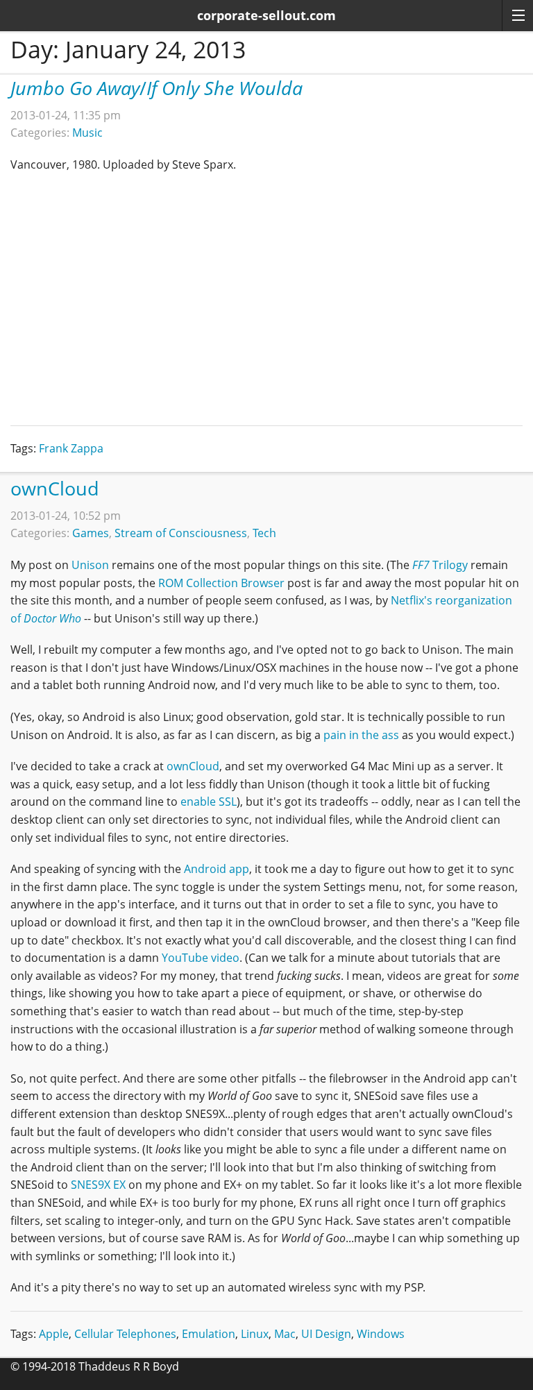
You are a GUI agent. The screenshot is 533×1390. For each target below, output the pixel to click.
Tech (264, 533)
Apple (54, 1333)
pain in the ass (361, 735)
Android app (216, 868)
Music (87, 132)
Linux (255, 1333)
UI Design (326, 1333)
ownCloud (54, 488)
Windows (381, 1333)
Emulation (208, 1333)
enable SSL (208, 801)
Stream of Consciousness (181, 533)
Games (90, 533)
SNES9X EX (98, 1184)
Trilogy (440, 565)
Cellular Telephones (125, 1333)
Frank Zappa (71, 448)
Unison (90, 565)
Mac (285, 1333)
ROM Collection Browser (221, 583)
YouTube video (200, 957)
